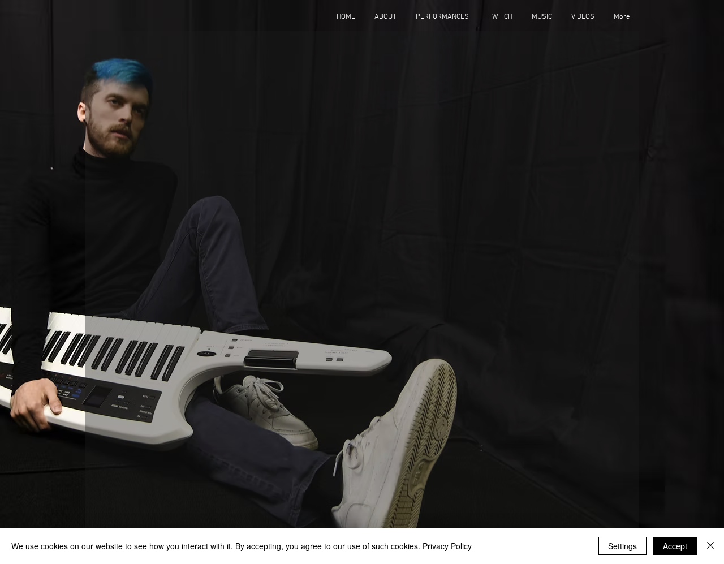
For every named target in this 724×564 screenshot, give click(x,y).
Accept (675, 546)
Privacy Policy (447, 546)
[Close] (710, 546)
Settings (622, 546)
